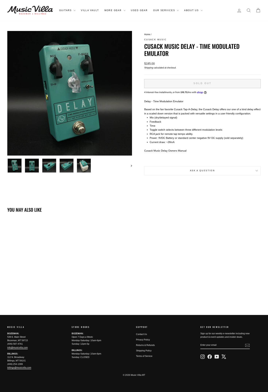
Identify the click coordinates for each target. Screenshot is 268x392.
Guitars (66, 10)
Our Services (164, 10)
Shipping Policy (144, 350)
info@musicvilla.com (17, 347)
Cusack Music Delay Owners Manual (165, 150)
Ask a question (202, 170)
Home (147, 34)
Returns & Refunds (145, 345)
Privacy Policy (143, 339)
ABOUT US (192, 10)
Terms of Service (144, 356)
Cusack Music (155, 39)
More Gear (113, 10)
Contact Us (141, 334)
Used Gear (139, 10)
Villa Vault (90, 10)
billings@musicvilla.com (19, 367)
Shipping (148, 67)
